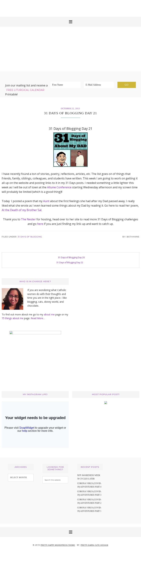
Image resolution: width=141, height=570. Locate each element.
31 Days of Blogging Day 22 (69, 262)
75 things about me (13, 318)
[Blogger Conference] (105, 403)
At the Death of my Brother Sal (21, 210)
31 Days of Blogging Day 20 (71, 257)
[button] (70, 22)
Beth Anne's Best (70, 49)
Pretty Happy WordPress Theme (58, 545)
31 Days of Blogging (30, 237)
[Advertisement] (70, 7)
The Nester (28, 219)
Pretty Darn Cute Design (94, 545)
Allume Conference (59, 187)
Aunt (46, 201)
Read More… (38, 318)
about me (49, 314)
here (40, 224)
